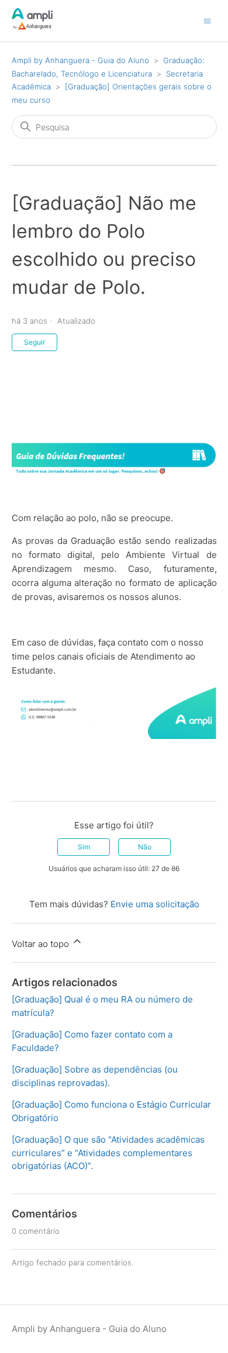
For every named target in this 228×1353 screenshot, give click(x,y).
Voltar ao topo (41, 943)
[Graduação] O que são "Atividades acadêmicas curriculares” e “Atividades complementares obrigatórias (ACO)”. (108, 1152)
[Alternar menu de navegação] (207, 20)
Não (144, 846)
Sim (84, 846)
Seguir (34, 342)
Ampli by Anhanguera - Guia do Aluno (80, 60)
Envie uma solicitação (154, 904)
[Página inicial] (32, 26)
